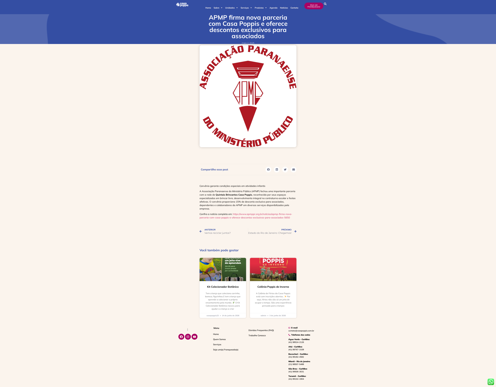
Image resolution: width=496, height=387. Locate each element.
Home (208, 7)
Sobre (216, 7)
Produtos (259, 7)
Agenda (273, 7)
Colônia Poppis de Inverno (273, 286)
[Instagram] (188, 337)
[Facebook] (181, 337)
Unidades (230, 7)
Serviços (245, 7)
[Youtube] (194, 337)
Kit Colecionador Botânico (223, 286)
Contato (294, 7)
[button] (325, 3)
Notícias (284, 7)
